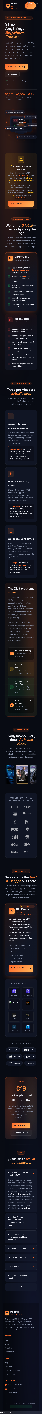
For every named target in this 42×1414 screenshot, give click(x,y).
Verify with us (16, 204)
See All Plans (19, 1125)
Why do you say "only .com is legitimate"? (18, 1173)
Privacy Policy (10, 1374)
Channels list (9, 1352)
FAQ (6, 1363)
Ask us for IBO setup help (18, 968)
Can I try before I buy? (17, 1257)
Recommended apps (13, 1370)
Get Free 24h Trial (15, 67)
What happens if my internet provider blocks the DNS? (17, 1237)
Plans (7, 1344)
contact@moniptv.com (16, 1389)
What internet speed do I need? (18, 1276)
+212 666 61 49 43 (15, 1385)
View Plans (12, 74)
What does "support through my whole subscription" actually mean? (17, 1221)
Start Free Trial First (21, 1133)
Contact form (13, 1393)
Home (7, 1341)
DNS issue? (9, 1367)
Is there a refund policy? (18, 1287)
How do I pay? (13, 1266)
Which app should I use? (17, 1248)
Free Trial (28, 5)
